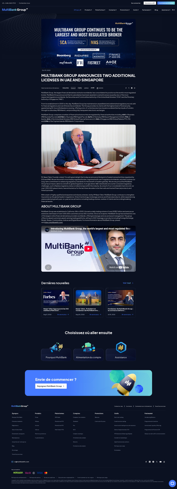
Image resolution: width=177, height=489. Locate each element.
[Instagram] (153, 461)
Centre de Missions (100, 421)
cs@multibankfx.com (21, 461)
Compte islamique (78, 433)
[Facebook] (146, 461)
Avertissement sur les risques (85, 477)
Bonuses (97, 417)
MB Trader (57, 417)
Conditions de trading (120, 421)
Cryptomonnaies (39, 437)
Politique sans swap (119, 446)
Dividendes (117, 450)
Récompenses (16, 437)
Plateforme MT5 (59, 425)
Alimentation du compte (79, 437)
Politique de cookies (35, 477)
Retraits (75, 442)
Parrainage (15, 450)
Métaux (37, 421)
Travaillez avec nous (160, 406)
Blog (13, 446)
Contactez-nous (24, 3)
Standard (75, 421)
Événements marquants (18, 433)
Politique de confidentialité (18, 477)
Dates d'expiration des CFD (121, 429)
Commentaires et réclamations (143, 406)
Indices (37, 429)
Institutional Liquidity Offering (153, 425)
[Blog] (158, 10)
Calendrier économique (120, 437)
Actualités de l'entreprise (19, 442)
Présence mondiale (17, 421)
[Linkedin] (149, 461)
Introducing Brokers (150, 417)
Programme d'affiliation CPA (152, 429)
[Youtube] (160, 461)
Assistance (129, 406)
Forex (36, 417)
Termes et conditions (49, 477)
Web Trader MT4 (59, 429)
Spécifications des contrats (121, 442)
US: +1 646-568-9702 (9, 3)
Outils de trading (118, 417)
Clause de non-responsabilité (66, 477)
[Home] (15, 10)
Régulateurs (15, 425)
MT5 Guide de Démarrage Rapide (123, 433)
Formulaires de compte (79, 446)
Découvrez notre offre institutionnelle (155, 433)
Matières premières (40, 433)
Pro (74, 425)
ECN (74, 429)
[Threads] (164, 461)
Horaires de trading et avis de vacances (125, 425)
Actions (37, 425)
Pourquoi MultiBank (17, 417)
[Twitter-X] (156, 461)
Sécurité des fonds (17, 429)
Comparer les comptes (79, 417)
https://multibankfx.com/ (53, 222)
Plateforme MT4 (59, 421)
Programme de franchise (151, 421)
